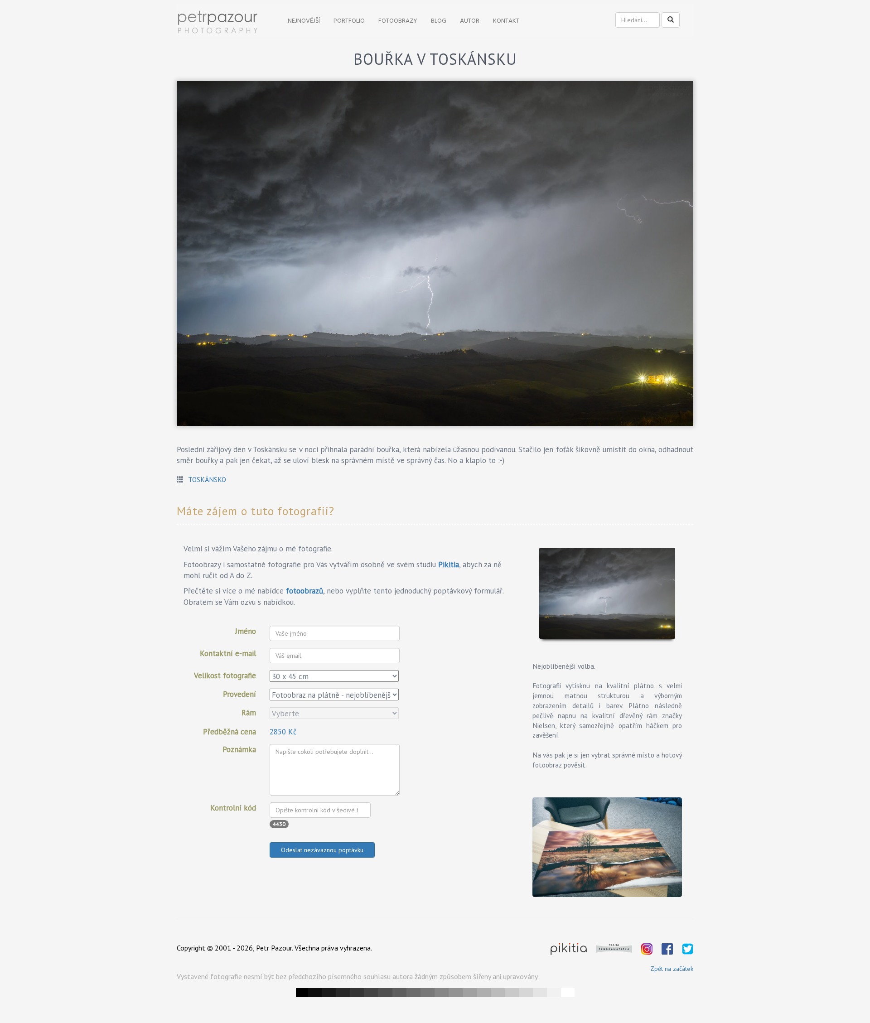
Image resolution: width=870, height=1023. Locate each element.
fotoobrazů (304, 591)
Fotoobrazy (397, 21)
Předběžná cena (229, 732)
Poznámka (239, 749)
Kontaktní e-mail (228, 653)
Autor (469, 21)
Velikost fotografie (225, 675)
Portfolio (349, 21)
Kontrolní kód (233, 808)
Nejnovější (304, 21)
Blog (438, 21)
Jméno (245, 631)
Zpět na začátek (671, 969)
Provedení (239, 694)
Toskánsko (207, 479)
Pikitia (448, 564)
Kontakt (506, 21)
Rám (249, 713)
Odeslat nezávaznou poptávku (322, 850)
